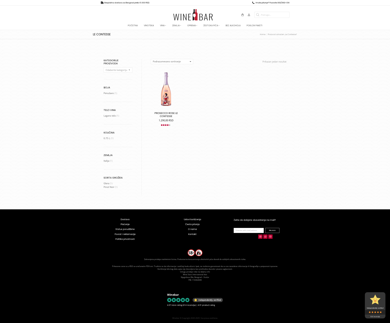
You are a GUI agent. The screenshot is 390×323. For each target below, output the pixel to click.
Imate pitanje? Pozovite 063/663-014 (272, 2)
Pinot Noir (109, 186)
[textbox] (116, 70)
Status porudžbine (125, 229)
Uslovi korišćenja (192, 219)
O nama (192, 229)
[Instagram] (260, 236)
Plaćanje (125, 224)
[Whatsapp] (265, 236)
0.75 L (107, 138)
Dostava (125, 219)
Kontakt (192, 234)
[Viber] (270, 236)
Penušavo (109, 93)
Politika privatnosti (125, 239)
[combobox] (118, 70)
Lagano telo (110, 115)
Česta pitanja (192, 224)
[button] (45, 2)
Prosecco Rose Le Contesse (166, 114)
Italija (106, 160)
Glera (106, 183)
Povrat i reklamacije (125, 234)
